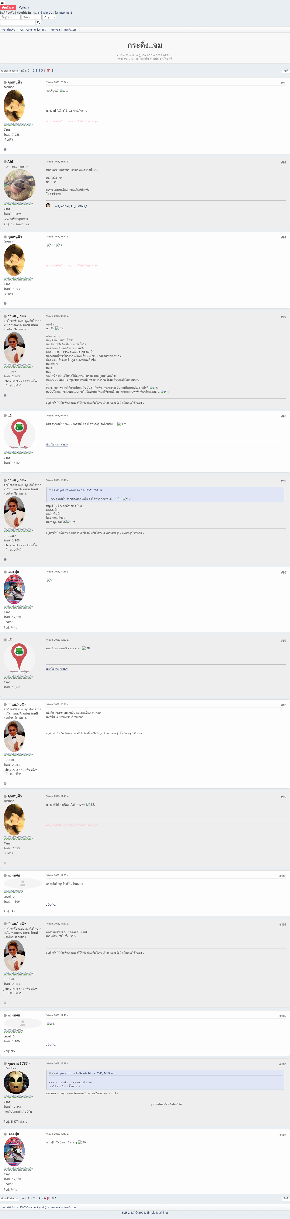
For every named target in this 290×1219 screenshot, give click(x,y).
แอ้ (9, 415)
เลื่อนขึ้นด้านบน (9, 1198)
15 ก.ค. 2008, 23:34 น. (57, 82)
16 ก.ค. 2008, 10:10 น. (57, 480)
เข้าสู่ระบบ (45, 12)
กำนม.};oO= (16, 316)
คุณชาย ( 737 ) (18, 1063)
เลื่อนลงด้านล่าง (9, 70)
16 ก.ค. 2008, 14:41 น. (57, 1015)
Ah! (10, 161)
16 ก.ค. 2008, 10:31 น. (57, 704)
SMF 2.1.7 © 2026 (133, 1213)
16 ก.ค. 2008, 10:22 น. (57, 639)
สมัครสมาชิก (66, 12)
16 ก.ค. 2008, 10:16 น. (57, 571)
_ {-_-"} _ (50, 904)
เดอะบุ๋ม (13, 571)
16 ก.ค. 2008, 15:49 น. (57, 1133)
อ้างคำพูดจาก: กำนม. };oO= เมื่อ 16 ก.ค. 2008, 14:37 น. (82, 1073)
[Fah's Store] (5, 149)
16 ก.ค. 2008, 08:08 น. (57, 315)
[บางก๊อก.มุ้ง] (5, 395)
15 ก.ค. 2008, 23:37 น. (57, 161)
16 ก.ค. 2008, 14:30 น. (57, 875)
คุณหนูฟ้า (14, 82)
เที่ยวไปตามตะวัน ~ (57, 444)
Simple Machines (157, 1213)
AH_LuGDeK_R (79, 206)
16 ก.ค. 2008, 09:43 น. (57, 415)
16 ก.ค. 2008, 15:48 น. (57, 1063)
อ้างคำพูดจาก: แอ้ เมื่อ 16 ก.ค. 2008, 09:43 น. (77, 490)
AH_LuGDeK (62, 206)
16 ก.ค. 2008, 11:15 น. (57, 796)
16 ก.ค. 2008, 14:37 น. (57, 923)
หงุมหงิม (13, 875)
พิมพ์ (286, 70)
